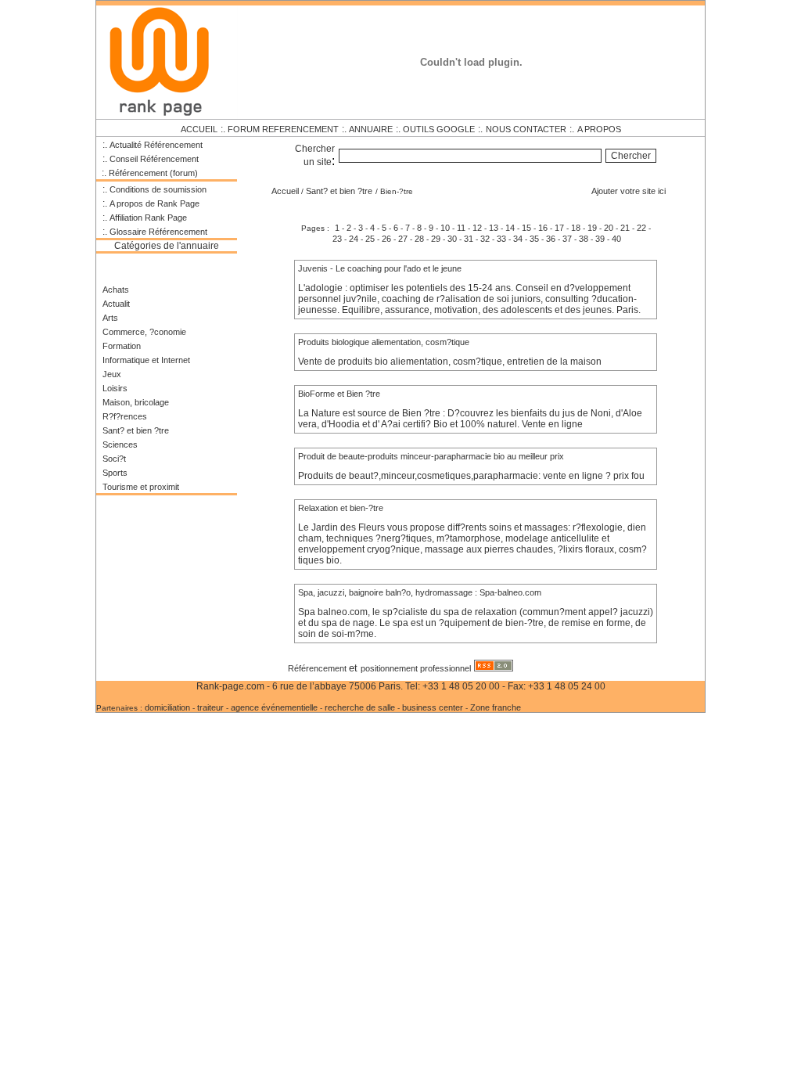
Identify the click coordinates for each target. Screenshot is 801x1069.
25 (370, 238)
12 (477, 227)
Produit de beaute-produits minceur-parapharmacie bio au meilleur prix (431, 456)
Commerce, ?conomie (144, 332)
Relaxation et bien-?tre (340, 508)
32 (485, 238)
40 (616, 238)
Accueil (285, 191)
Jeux (111, 374)
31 (468, 238)
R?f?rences (124, 416)
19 (592, 227)
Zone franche (495, 707)
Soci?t (114, 458)
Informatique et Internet (146, 360)
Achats (115, 289)
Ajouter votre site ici (628, 191)
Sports (115, 472)
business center (433, 707)
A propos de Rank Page (154, 203)
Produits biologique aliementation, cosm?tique (383, 342)
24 (353, 238)
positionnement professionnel (416, 668)
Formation (121, 346)
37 (567, 238)
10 (445, 227)
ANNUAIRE (371, 129)
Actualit (116, 303)
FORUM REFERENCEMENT (283, 129)
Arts (110, 317)
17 (559, 227)
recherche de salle (360, 707)
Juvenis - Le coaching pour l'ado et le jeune (380, 268)
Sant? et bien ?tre (135, 430)
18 (575, 227)
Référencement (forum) (153, 173)
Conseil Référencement (154, 159)
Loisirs (115, 388)
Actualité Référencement (156, 144)
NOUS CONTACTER (526, 129)
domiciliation (168, 707)
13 (493, 227)
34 (518, 238)
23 (337, 238)
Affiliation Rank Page (148, 217)
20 (608, 227)
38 (583, 238)
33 (501, 238)
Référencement (318, 668)
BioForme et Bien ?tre (339, 393)
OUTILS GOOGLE (439, 129)
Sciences (120, 444)
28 (419, 238)
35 (534, 238)
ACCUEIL (199, 129)
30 (452, 238)
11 (461, 227)
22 (641, 227)
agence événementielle (274, 707)
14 (510, 227)
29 (435, 238)
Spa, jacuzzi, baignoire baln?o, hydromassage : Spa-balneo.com (419, 592)
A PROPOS (599, 129)
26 (386, 238)
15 (526, 227)
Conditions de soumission (158, 189)
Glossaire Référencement (158, 231)
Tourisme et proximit (140, 486)
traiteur (210, 707)
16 (543, 227)
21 (625, 227)
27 (403, 238)
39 (600, 238)
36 (550, 238)
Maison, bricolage (135, 402)
